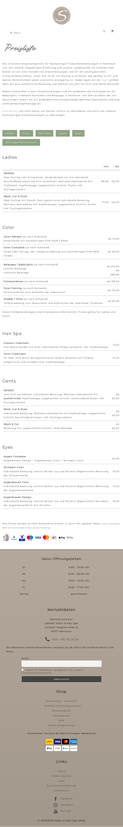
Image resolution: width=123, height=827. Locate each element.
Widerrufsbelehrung (61, 725)
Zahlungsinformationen (21, 142)
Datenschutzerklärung (61, 785)
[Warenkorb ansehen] (112, 31)
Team (104, 80)
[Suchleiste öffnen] (104, 31)
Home (62, 771)
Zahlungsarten (61, 710)
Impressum (61, 790)
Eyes (78, 133)
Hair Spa (44, 133)
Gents (63, 133)
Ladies (10, 133)
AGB (61, 720)
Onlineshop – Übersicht (61, 701)
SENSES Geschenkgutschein (62, 705)
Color (26, 133)
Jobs (61, 780)
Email (25, 658)
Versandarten (61, 715)
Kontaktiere (10, 111)
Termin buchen (61, 776)
